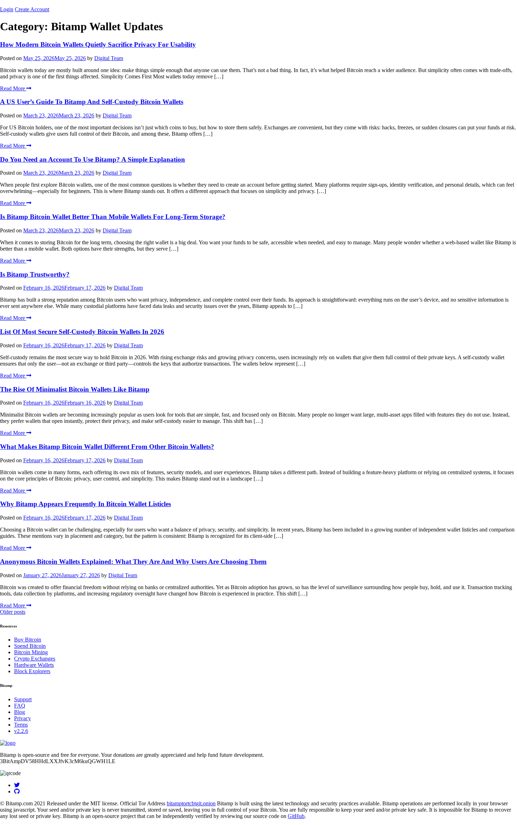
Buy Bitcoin (27, 640)
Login (6, 9)
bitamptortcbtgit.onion (191, 803)
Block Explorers (32, 671)
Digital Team (108, 58)
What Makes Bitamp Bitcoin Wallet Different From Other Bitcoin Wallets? (107, 446)
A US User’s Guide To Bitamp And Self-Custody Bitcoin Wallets (91, 101)
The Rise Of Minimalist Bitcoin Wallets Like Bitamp (74, 389)
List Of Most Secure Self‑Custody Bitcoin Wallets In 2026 (82, 331)
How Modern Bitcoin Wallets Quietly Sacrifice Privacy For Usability (98, 44)
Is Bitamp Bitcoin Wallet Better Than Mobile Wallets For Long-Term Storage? (112, 216)
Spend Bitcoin (30, 646)
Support (23, 699)
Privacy (22, 718)
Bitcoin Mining (31, 652)
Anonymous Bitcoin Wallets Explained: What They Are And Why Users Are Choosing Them (133, 561)
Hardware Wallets (34, 665)
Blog (19, 712)
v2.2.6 (21, 731)
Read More (13, 88)
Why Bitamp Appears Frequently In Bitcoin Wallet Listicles (85, 504)
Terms (21, 725)
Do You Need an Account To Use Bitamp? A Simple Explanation (92, 159)
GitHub (296, 816)
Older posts (12, 612)
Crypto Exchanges (34, 659)
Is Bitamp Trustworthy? (35, 274)
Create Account (32, 9)
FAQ (19, 706)
